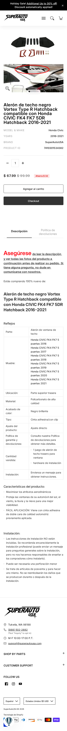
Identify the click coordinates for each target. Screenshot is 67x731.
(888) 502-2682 (18, 629)
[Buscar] (52, 18)
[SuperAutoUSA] (16, 18)
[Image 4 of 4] (38, 91)
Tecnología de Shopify (13, 715)
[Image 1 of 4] (29, 91)
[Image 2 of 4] (32, 91)
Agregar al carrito (33, 188)
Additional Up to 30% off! (42, 3)
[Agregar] (23, 163)
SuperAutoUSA (10, 709)
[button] (63, 653)
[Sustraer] (7, 163)
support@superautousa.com (24, 643)
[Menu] (44, 18)
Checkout (33, 200)
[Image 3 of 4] (35, 91)
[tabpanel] (33, 412)
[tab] (19, 232)
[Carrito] (61, 18)
